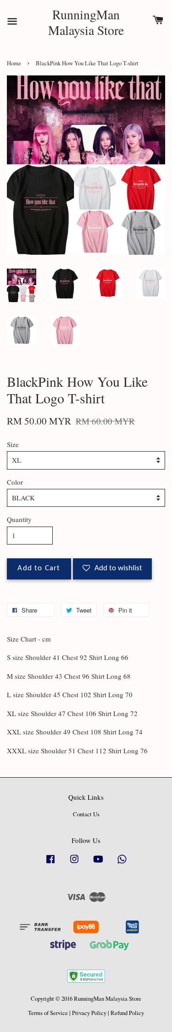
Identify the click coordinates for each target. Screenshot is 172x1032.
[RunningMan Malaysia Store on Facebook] (50, 863)
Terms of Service (48, 1013)
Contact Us (86, 814)
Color (15, 482)
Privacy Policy (89, 1013)
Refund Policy (127, 1013)
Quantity (19, 519)
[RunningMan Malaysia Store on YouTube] (98, 863)
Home (14, 63)
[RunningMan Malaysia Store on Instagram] (74, 863)
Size (13, 444)
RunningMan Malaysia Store (86, 22)
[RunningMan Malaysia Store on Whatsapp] (122, 863)
